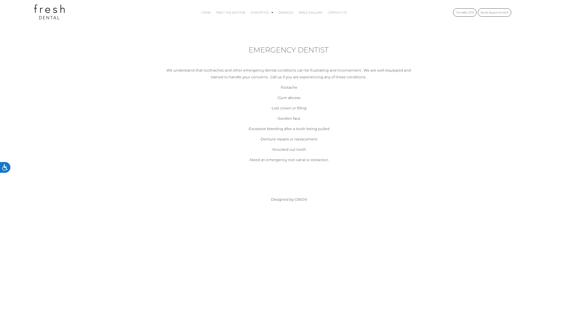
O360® (301, 199)
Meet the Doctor (230, 12)
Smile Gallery (310, 12)
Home (206, 12)
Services (286, 12)
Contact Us (337, 12)
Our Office (260, 12)
